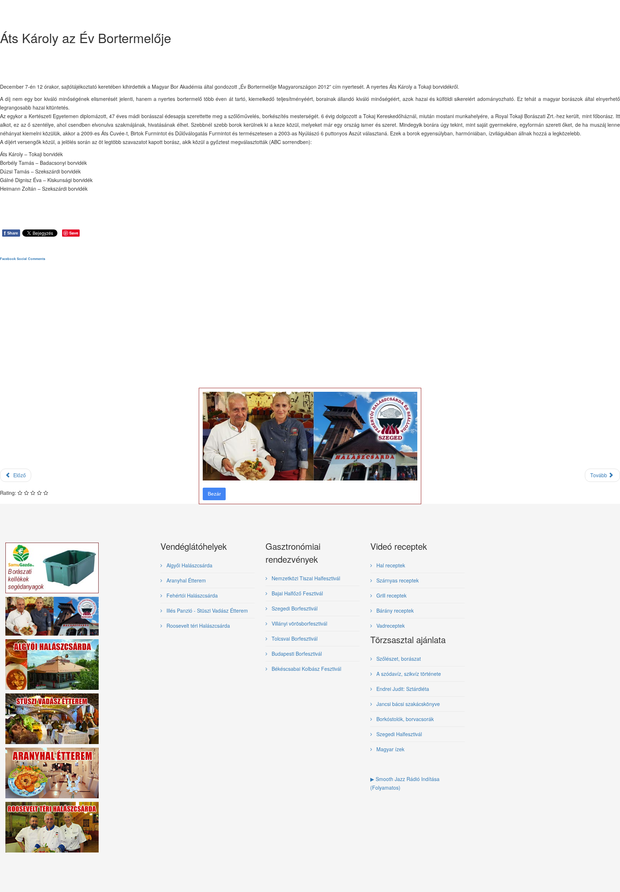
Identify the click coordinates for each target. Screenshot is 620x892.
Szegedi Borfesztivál (294, 608)
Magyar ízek (389, 749)
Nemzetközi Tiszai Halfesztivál (305, 578)
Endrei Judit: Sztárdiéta (402, 688)
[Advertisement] (215, 371)
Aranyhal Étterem (185, 580)
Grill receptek (391, 595)
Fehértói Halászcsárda (191, 595)
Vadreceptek (390, 625)
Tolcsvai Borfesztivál (294, 638)
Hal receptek (390, 565)
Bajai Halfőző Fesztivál (296, 593)
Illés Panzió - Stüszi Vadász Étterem (206, 610)
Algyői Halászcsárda (188, 565)
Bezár (214, 494)
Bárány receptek (394, 610)
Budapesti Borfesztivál (296, 653)
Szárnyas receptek (397, 580)
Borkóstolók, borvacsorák (404, 719)
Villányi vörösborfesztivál (298, 623)
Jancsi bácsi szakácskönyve (407, 703)
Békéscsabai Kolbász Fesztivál (305, 668)
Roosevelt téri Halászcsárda (197, 625)
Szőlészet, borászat (398, 658)
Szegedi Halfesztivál (398, 734)
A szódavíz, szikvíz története (408, 673)
